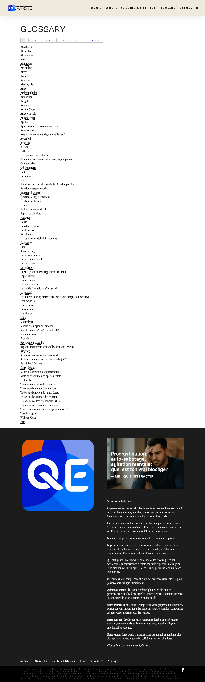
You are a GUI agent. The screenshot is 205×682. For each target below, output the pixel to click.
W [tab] (92, 40)
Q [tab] (75, 40)
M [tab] (63, 40)
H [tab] (49, 40)
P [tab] (72, 40)
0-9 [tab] (26, 40)
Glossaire (168, 8)
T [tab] (83, 40)
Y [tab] (98, 40)
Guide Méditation (133, 8)
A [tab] (29, 40)
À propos (186, 8)
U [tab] (86, 40)
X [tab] (95, 40)
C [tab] (35, 40)
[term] (26, 47)
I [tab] (52, 40)
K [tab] (57, 40)
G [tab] (46, 40)
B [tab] (32, 40)
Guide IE (111, 8)
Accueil (96, 8)
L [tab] (60, 40)
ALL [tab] (23, 40)
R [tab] (78, 40)
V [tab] (89, 40)
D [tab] (38, 40)
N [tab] (66, 40)
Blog (153, 8)
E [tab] (41, 40)
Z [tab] (101, 40)
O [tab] (69, 40)
